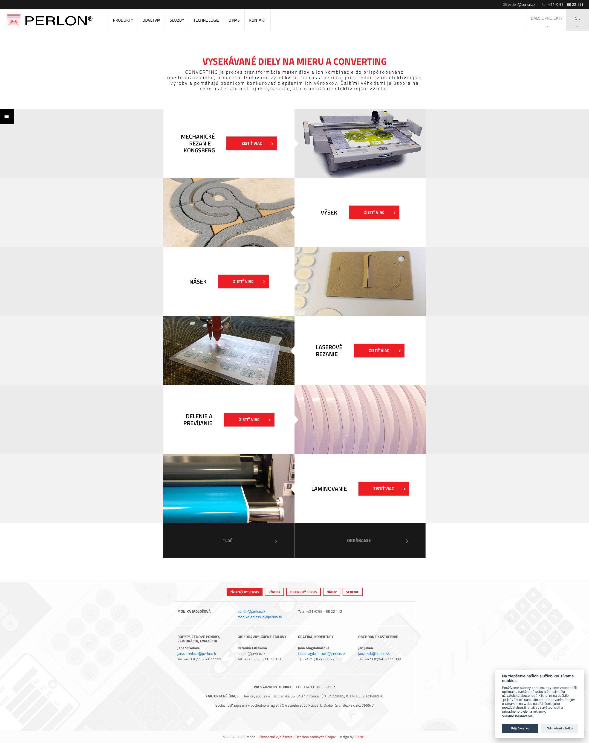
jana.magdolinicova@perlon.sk (321, 653)
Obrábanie (359, 540)
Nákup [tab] (332, 591)
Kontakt (257, 20)
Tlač (228, 540)
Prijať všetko (520, 728)
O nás (234, 20)
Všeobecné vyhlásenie (275, 737)
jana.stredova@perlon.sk (196, 653)
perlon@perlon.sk (521, 4)
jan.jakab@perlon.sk (374, 653)
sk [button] (577, 18)
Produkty (123, 20)
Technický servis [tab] (303, 591)
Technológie (206, 20)
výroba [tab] (274, 591)
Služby (177, 20)
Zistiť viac (252, 143)
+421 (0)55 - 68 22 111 (564, 4)
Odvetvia (151, 20)
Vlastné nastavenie (517, 716)
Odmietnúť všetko (560, 728)
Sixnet (360, 737)
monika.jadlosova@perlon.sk (260, 617)
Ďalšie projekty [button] (547, 18)
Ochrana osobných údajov (315, 737)
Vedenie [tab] (352, 591)
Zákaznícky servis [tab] (244, 591)
